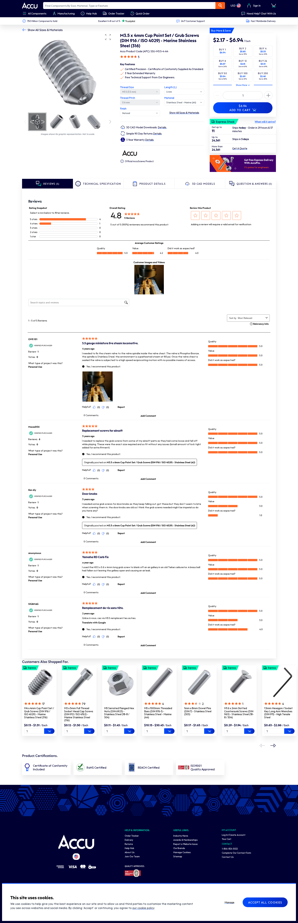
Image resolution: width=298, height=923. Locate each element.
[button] (108, 37)
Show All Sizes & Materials (45, 30)
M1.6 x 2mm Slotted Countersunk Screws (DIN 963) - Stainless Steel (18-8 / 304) (239, 713)
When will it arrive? (265, 121)
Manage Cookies (182, 852)
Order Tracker (132, 835)
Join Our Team (132, 856)
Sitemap (177, 856)
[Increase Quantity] (217, 95)
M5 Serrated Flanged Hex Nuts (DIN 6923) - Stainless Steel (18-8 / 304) (119, 713)
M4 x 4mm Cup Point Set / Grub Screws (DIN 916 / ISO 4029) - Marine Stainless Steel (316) (39, 713)
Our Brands (179, 848)
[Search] (220, 5)
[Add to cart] (49, 731)
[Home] (76, 842)
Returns (129, 844)
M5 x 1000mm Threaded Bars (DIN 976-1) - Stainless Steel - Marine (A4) (158, 713)
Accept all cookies (265, 902)
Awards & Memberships (185, 839)
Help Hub (129, 848)
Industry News (180, 835)
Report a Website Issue (185, 844)
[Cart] (273, 5)
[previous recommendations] (262, 745)
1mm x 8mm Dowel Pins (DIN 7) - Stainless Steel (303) (197, 711)
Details (162, 127)
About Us (130, 852)
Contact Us (228, 857)
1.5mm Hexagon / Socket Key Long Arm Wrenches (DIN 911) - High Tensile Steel (278, 713)
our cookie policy (143, 908)
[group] (67, 72)
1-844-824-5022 (230, 848)
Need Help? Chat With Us (261, 13)
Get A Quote (239, 148)
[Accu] (30, 5)
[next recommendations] (273, 745)
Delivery (129, 839)
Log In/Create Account (233, 834)
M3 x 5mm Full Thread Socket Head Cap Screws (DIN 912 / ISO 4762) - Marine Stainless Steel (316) (78, 714)
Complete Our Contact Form (236, 852)
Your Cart (226, 839)
